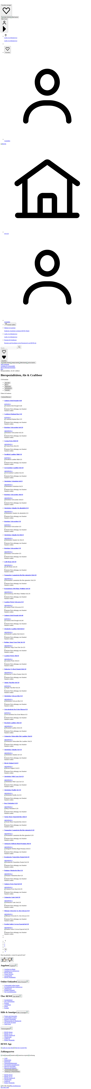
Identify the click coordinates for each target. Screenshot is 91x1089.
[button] (5, 421)
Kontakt (6, 1008)
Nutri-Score (7, 1024)
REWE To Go (8, 1034)
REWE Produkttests (10, 977)
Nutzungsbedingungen (10, 1063)
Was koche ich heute (10, 1022)
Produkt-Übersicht (9, 990)
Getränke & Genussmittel (8, 366)
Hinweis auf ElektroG (10, 1068)
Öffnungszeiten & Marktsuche (12, 1021)
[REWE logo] (3, 144)
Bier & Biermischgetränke (8, 367)
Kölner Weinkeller (9, 1040)
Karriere (6, 1003)
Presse (6, 1006)
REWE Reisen (8, 1032)
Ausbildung (7, 1005)
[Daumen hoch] (4, 959)
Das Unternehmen (9, 1001)
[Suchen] (19, 347)
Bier (2, 369)
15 (5, 949)
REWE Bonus (8, 972)
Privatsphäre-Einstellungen (11, 1065)
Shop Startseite (5, 364)
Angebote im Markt (9, 969)
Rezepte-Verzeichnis (10, 1019)
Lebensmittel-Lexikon (10, 1017)
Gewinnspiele (8, 975)
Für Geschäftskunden (10, 992)
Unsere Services (8, 974)
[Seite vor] (5, 952)
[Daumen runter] (10, 959)
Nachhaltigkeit (8, 1000)
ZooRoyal (7, 1038)
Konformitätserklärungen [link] (11, 1069)
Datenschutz (7, 1060)
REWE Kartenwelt (9, 1035)
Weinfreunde (7, 1037)
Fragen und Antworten (10, 1016)
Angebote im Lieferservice (11, 971)
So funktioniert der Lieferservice (13, 987)
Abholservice (8, 988)
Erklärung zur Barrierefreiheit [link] (12, 1071)
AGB (5, 1058)
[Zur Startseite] (7, 3)
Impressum (7, 1061)
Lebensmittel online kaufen (11, 985)
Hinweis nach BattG (10, 1066)
